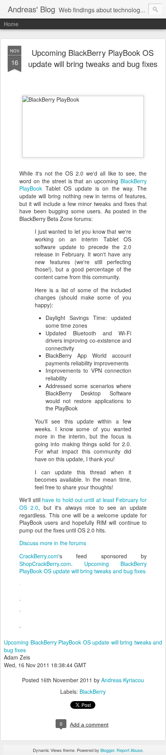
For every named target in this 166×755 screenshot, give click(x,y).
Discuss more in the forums (52, 543)
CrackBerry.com (38, 556)
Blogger (107, 750)
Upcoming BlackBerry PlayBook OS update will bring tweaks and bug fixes (93, 58)
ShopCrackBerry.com (45, 564)
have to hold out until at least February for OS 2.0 (83, 503)
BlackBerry (93, 691)
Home (11, 24)
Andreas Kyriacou (122, 680)
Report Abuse (129, 750)
